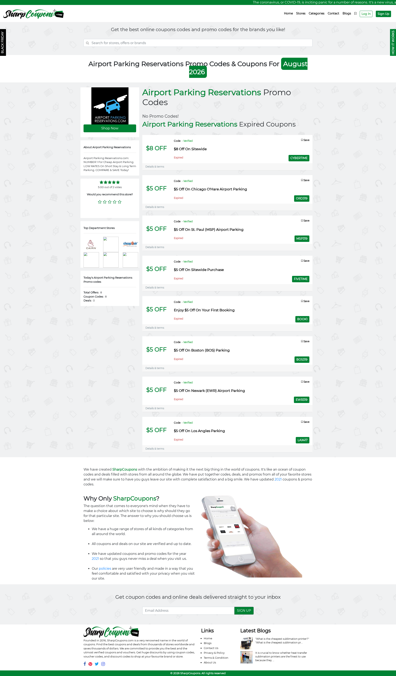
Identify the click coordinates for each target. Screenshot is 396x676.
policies (105, 569)
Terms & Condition (216, 657)
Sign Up (383, 14)
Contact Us (211, 648)
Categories (316, 13)
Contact (333, 13)
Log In (366, 14)
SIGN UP (244, 611)
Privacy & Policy (214, 652)
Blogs (347, 13)
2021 (278, 479)
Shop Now (109, 128)
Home (288, 13)
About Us (210, 662)
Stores (300, 13)
